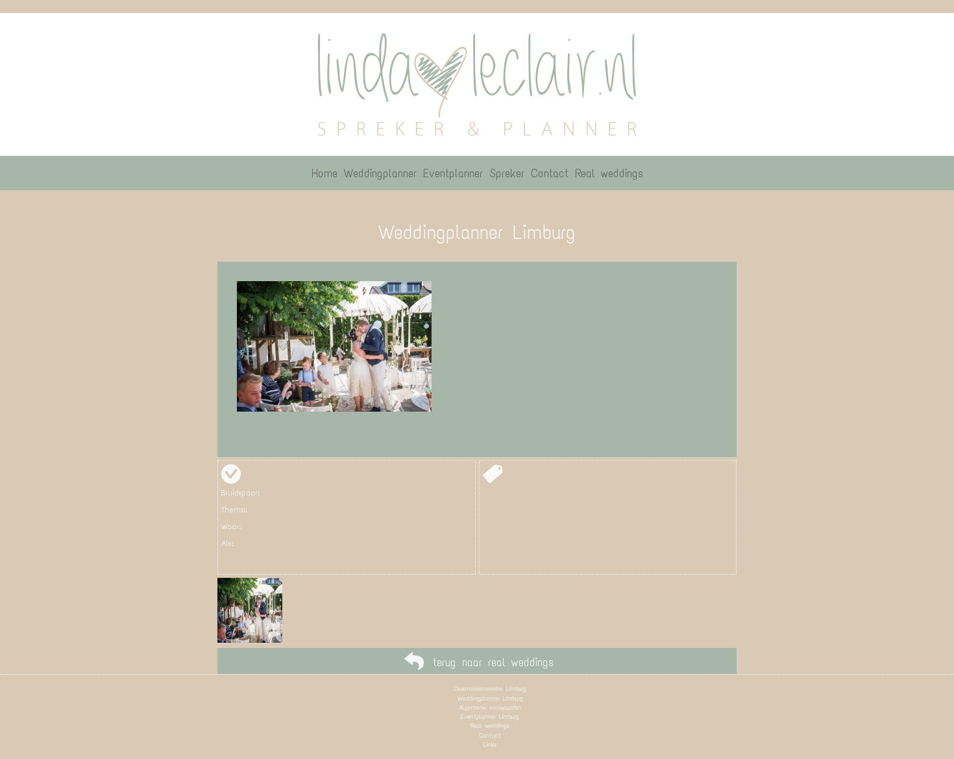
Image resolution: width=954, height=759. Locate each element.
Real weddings (490, 725)
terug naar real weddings (493, 662)
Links (489, 744)
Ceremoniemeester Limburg (490, 688)
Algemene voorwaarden (490, 707)
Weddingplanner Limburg (490, 698)
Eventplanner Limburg (490, 716)
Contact (490, 735)
